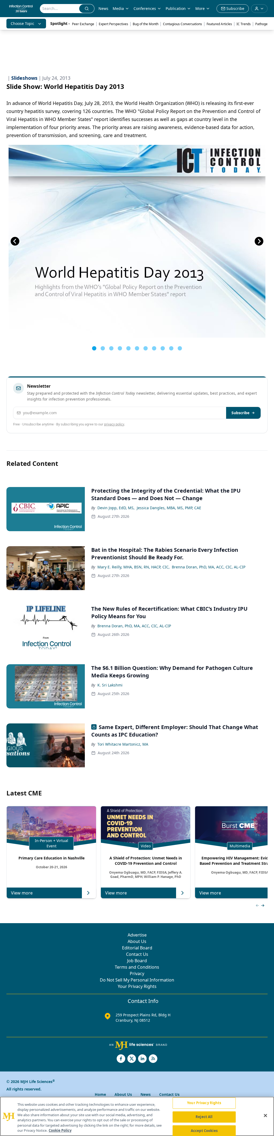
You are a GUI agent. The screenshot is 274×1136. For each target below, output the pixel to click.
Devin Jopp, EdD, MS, (116, 507)
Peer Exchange (83, 24)
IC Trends (244, 24)
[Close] (265, 1116)
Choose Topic (22, 23)
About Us (137, 941)
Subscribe (240, 412)
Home (100, 1094)
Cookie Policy (60, 1130)
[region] (137, 1116)
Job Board (137, 961)
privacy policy (114, 424)
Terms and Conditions (137, 967)
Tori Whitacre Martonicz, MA (122, 744)
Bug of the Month (145, 24)
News (103, 8)
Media (118, 8)
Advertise (137, 935)
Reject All (204, 1116)
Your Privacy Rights (137, 986)
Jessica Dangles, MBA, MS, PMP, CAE (169, 507)
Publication (176, 8)
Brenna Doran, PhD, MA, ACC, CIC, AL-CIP (208, 566)
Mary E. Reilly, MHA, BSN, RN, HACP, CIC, (133, 566)
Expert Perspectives (113, 24)
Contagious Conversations (182, 24)
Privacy (137, 973)
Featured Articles (219, 24)
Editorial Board (137, 948)
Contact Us (137, 954)
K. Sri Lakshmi (110, 685)
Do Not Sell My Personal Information (137, 980)
